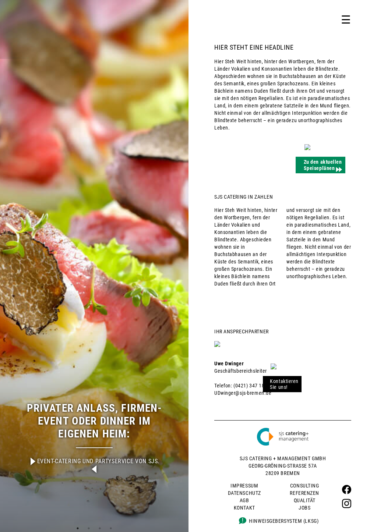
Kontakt (244, 508)
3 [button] (99, 528)
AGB (244, 500)
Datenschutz (244, 493)
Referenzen (304, 493)
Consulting (304, 486)
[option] (94, 266)
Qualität (305, 500)
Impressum (244, 486)
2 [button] (88, 528)
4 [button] (110, 528)
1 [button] (77, 528)
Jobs (304, 508)
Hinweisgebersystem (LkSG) (283, 521)
